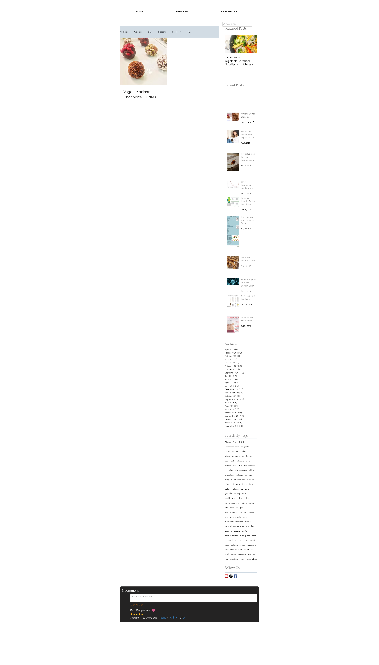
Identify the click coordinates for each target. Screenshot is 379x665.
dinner (228, 484)
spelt (227, 554)
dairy (233, 479)
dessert (250, 479)
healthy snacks (240, 493)
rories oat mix (249, 540)
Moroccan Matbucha (234, 456)
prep (254, 535)
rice (239, 540)
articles (228, 465)
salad (227, 545)
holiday (247, 498)
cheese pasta (241, 470)
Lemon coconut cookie (235, 451)
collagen (239, 474)
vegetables (252, 559)
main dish (229, 516)
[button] (182, 11)
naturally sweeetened (235, 526)
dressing (237, 484)
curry (227, 479)
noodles (250, 526)
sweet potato (244, 554)
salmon (234, 545)
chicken (252, 470)
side (227, 549)
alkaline (240, 460)
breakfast (229, 470)
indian (244, 503)
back (235, 465)
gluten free (238, 489)
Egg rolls (245, 446)
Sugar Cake (230, 460)
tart (254, 554)
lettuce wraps (231, 512)
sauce (242, 545)
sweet (234, 554)
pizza (247, 535)
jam (226, 507)
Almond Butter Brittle (235, 442)
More (175, 31)
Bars (150, 31)
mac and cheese (246, 512)
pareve (237, 531)
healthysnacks (231, 498)
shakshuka (251, 545)
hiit (240, 498)
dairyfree (241, 479)
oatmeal (228, 531)
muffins (248, 521)
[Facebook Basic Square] (235, 576)
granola (228, 493)
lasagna (239, 507)
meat (245, 516)
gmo (247, 489)
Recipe (249, 456)
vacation (234, 559)
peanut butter (231, 535)
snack (243, 549)
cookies (248, 474)
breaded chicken (247, 465)
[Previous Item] (229, 44)
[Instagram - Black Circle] (231, 576)
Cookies (138, 31)
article (249, 460)
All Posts (124, 31)
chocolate (229, 474)
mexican (239, 521)
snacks (250, 549)
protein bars (230, 540)
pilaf (242, 535)
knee (232, 507)
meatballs (229, 521)
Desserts (162, 31)
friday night (247, 484)
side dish (234, 549)
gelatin (228, 489)
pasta (244, 531)
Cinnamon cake (232, 446)
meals (238, 516)
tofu (226, 559)
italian (251, 503)
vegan (242, 559)
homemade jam (232, 503)
